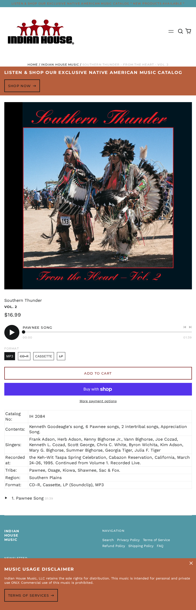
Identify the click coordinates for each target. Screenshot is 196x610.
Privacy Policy (128, 540)
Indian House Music (60, 64)
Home (32, 64)
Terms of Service (156, 540)
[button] (181, 31)
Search (108, 540)
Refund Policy (113, 546)
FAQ (160, 546)
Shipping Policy (140, 546)
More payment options (98, 401)
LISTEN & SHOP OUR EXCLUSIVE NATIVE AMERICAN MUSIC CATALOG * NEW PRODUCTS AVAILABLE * (98, 3)
